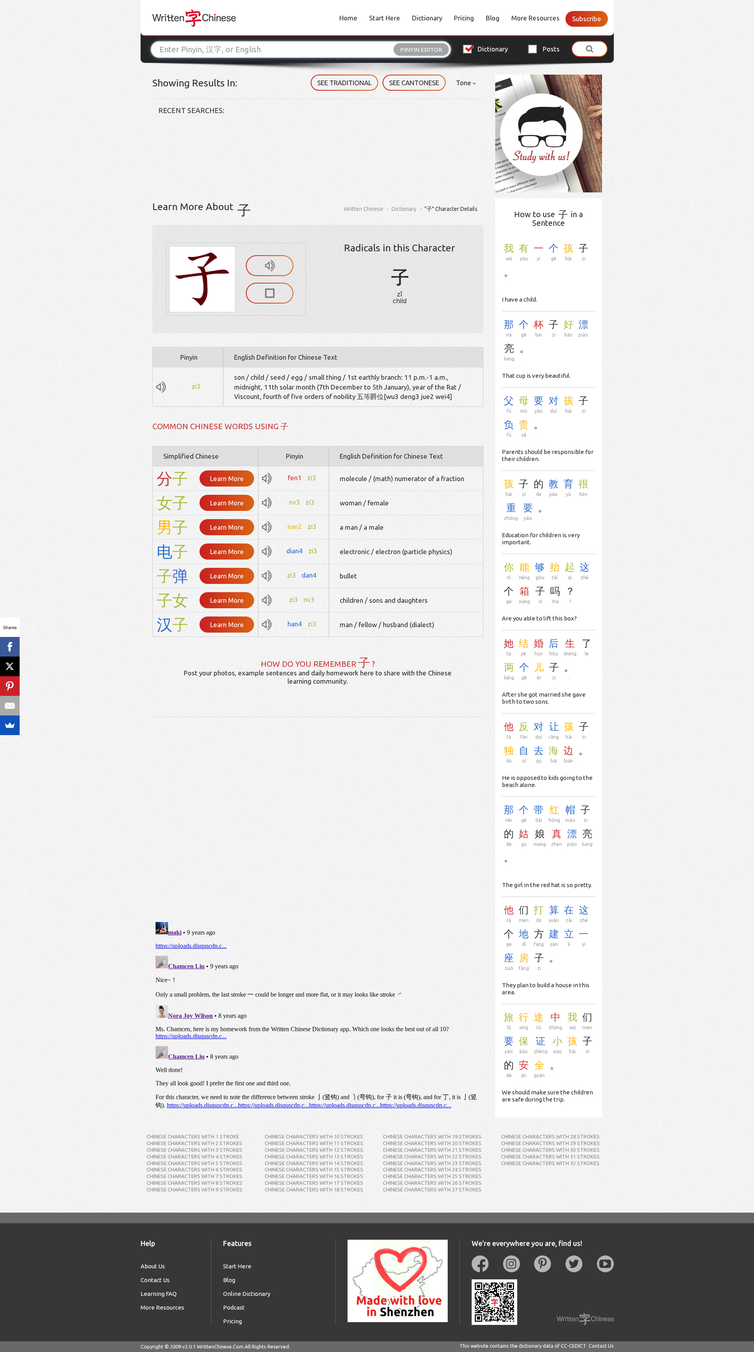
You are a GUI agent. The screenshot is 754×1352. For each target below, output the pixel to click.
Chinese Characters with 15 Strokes (314, 1169)
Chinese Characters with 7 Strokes (194, 1176)
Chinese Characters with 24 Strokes (432, 1169)
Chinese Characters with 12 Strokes (314, 1150)
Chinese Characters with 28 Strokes (550, 1136)
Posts (551, 49)
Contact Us (155, 1280)
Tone (464, 82)
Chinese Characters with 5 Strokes (194, 1163)
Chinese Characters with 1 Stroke (192, 1136)
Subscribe (586, 18)
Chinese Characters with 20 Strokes (432, 1143)
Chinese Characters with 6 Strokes (194, 1169)
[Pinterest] (10, 686)
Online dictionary (246, 1293)
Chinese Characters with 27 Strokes (432, 1189)
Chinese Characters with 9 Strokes (194, 1189)
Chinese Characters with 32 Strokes (550, 1163)
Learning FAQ (159, 1293)
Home (348, 18)
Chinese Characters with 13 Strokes (314, 1156)
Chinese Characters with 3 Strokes (194, 1150)
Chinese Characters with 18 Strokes (314, 1189)
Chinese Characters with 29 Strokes (550, 1143)
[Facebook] (10, 647)
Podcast (234, 1307)
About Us (153, 1266)
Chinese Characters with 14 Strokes (314, 1163)
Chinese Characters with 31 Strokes (550, 1156)
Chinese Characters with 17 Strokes (314, 1183)
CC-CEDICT (573, 1345)
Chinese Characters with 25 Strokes (432, 1176)
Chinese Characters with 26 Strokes (432, 1183)
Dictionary (427, 18)
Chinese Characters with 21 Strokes (432, 1150)
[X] (10, 666)
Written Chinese (363, 209)
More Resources (535, 18)
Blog (493, 18)
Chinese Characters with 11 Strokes (314, 1143)
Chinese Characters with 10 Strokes (314, 1136)
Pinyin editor (421, 49)
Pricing (464, 18)
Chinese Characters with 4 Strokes (194, 1156)
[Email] (10, 705)
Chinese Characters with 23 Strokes (432, 1163)
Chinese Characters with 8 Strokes (194, 1183)
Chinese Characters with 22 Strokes (432, 1156)
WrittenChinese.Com (220, 1346)
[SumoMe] (10, 725)
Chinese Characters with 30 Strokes (550, 1150)
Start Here (384, 18)
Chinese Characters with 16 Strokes (314, 1176)
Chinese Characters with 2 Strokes (194, 1143)
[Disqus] (318, 815)
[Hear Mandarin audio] (269, 265)
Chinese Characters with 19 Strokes (432, 1136)
